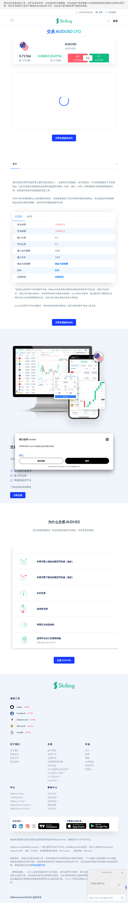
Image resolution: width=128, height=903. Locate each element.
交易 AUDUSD (64, 660)
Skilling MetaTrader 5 (20, 808)
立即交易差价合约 (64, 138)
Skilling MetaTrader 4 (20, 804)
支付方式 (52, 793)
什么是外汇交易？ (56, 773)
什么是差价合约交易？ (58, 769)
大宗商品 (89, 761)
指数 (87, 758)
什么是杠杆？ (54, 776)
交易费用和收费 (55, 761)
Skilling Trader (17, 793)
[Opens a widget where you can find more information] (106, 885)
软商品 (88, 769)
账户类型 (52, 750)
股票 (87, 754)
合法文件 (52, 808)
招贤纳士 (14, 754)
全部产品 (52, 754)
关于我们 (14, 750)
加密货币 (89, 765)
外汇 (87, 750)
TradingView (16, 797)
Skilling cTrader (17, 801)
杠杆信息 (52, 765)
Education (52, 780)
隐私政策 (52, 804)
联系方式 (14, 758)
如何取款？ (53, 801)
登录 (115, 20)
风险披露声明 (38, 865)
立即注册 (17, 495)
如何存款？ (53, 797)
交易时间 (52, 758)
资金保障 (14, 761)
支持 (100, 12)
